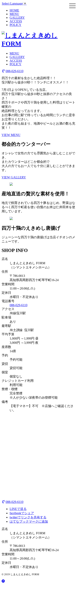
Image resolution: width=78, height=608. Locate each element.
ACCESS (16, 21)
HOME (14, 10)
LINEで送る (18, 509)
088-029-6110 (14, 71)
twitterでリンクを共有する (28, 517)
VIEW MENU (11, 135)
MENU (14, 14)
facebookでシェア (22, 513)
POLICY (15, 25)
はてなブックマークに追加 (29, 521)
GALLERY (17, 17)
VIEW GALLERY (14, 177)
